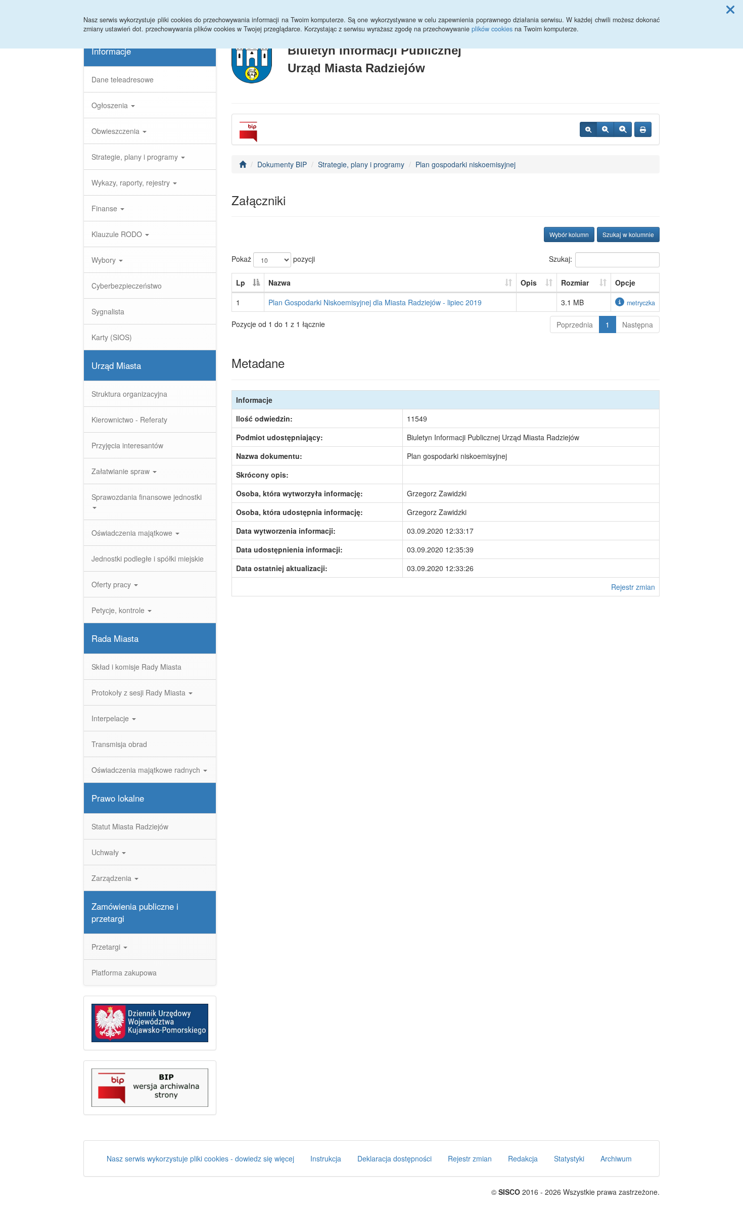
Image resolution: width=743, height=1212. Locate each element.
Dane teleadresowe (122, 79)
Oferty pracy (112, 584)
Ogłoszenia (110, 105)
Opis (529, 282)
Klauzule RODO (117, 234)
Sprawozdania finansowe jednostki (146, 497)
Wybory (104, 260)
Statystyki (569, 1158)
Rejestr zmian (633, 587)
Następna (637, 324)
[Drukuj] (643, 129)
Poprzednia (574, 324)
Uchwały (106, 852)
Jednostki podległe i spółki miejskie (147, 558)
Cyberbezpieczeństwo (126, 286)
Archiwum (616, 1158)
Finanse (105, 208)
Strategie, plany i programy (135, 157)
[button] (730, 9)
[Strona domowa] (242, 164)
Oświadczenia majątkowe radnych (146, 770)
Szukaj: (560, 259)
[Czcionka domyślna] (588, 129)
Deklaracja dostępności (394, 1158)
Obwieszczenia (116, 131)
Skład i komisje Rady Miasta (136, 667)
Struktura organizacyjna (129, 394)
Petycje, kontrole (119, 610)
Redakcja (523, 1158)
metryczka (641, 302)
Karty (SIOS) (111, 337)
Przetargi (106, 947)
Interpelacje (111, 718)
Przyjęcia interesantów (127, 445)
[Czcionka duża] (623, 129)
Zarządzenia (112, 878)
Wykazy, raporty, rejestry (131, 182)
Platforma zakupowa (124, 972)
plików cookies (492, 28)
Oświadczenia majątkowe (132, 533)
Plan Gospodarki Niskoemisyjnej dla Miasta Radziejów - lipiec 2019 (375, 302)
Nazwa (279, 282)
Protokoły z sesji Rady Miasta (139, 692)
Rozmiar (575, 282)
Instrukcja (325, 1158)
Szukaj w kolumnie (628, 234)
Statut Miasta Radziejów (129, 826)
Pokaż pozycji (273, 259)
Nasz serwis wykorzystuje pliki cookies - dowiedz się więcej (200, 1158)
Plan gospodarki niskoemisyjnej (465, 164)
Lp (240, 282)
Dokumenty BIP (282, 164)
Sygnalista (107, 311)
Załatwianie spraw (121, 471)
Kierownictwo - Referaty (129, 419)
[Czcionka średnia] (605, 129)
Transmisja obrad (119, 744)
